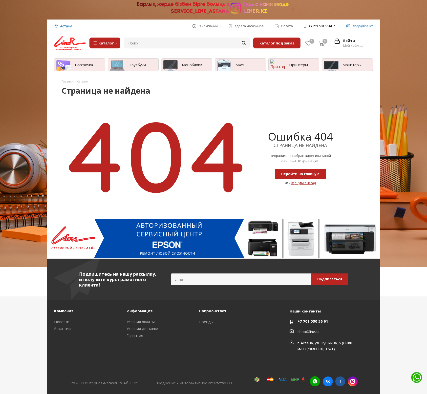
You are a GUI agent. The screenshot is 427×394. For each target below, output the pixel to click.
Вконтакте (328, 381)
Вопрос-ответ (213, 310)
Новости (61, 321)
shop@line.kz (309, 331)
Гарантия (135, 335)
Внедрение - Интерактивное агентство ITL (194, 382)
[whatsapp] (314, 381)
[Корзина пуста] (321, 43)
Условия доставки (142, 328)
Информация (139, 310)
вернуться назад (303, 183)
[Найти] (244, 43)
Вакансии (62, 328)
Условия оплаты (141, 321)
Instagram (353, 381)
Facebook (340, 381)
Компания (63, 310)
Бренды (206, 321)
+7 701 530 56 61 (320, 26)
